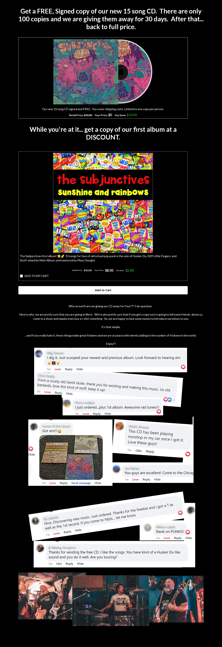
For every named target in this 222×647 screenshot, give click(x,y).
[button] (103, 203)
